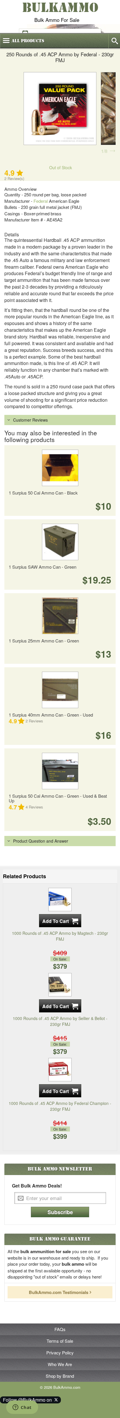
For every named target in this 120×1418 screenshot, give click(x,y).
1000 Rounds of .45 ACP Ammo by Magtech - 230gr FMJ (60, 936)
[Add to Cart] (60, 920)
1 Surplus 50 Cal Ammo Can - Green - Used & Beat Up (58, 798)
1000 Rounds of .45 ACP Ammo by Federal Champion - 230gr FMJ (60, 1106)
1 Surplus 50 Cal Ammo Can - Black (43, 493)
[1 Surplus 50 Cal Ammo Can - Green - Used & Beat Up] (60, 771)
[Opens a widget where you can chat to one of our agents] (22, 1407)
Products (28, 41)
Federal (40, 201)
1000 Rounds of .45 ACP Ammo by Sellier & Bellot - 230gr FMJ (60, 1021)
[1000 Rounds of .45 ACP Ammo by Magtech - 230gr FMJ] (60, 899)
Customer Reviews (30, 420)
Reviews (34, 721)
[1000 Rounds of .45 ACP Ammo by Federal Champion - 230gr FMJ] (60, 1069)
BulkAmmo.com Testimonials (58, 1292)
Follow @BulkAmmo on (28, 1399)
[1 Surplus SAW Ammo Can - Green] (60, 542)
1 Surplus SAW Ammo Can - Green (42, 567)
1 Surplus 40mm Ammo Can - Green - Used (51, 715)
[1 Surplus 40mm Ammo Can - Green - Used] (60, 690)
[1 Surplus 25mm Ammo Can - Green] (60, 616)
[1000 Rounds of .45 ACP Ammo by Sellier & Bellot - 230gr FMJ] (60, 984)
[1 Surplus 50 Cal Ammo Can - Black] (60, 468)
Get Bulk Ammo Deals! (37, 1186)
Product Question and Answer (40, 841)
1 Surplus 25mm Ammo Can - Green (44, 641)
